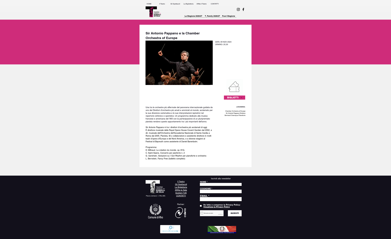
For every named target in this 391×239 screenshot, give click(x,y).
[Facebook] (243, 9)
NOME (203, 182)
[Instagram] (238, 9)
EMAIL (204, 196)
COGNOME (205, 189)
